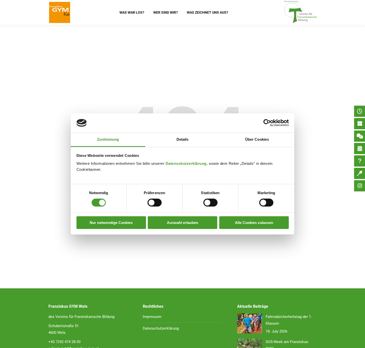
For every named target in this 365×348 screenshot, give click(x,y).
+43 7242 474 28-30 (64, 342)
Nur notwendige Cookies (111, 222)
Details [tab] (183, 139)
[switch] (154, 203)
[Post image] (249, 323)
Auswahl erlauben (182, 222)
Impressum (152, 316)
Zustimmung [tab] (108, 139)
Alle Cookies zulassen (254, 222)
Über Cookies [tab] (257, 139)
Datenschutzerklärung (186, 163)
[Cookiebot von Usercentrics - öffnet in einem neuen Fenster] (267, 123)
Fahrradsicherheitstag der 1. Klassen (289, 320)
